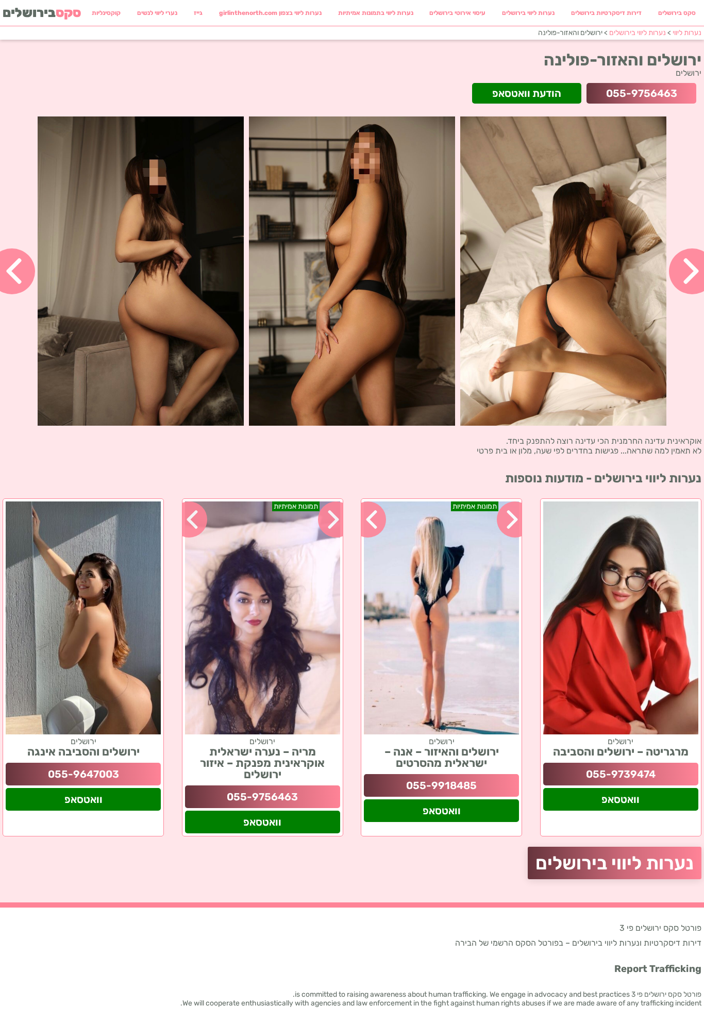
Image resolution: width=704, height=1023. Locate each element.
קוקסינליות (106, 12)
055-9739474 (621, 774)
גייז (198, 12)
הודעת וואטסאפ (526, 93)
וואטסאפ (620, 799)
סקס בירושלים (677, 12)
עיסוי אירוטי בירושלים (457, 12)
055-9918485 (441, 785)
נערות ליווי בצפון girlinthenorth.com (270, 12)
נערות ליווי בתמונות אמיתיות (375, 12)
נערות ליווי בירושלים (528, 12)
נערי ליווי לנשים (157, 12)
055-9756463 (641, 93)
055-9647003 (83, 774)
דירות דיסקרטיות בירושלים (606, 12)
